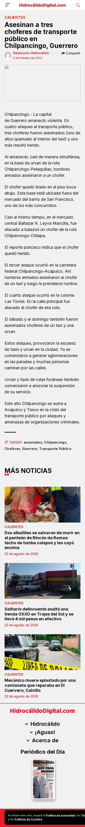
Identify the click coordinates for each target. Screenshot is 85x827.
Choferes (12, 449)
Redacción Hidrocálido (31, 53)
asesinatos (33, 442)
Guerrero (29, 449)
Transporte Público (55, 449)
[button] (8, 5)
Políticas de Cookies (28, 819)
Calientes (15, 17)
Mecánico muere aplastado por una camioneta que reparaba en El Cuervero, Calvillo (40, 685)
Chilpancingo (55, 442)
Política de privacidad (60, 815)
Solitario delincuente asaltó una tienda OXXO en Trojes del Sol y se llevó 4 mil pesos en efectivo (39, 614)
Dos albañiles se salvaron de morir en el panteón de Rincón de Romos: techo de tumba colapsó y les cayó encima (42, 540)
